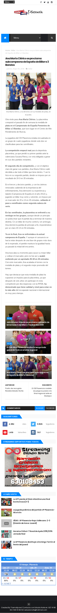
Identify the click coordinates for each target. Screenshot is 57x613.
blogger (39, 408)
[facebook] (41, 2)
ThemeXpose (16, 607)
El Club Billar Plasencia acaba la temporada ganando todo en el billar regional (26, 348)
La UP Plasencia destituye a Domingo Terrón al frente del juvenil (34, 543)
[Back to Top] (28, 604)
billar (13, 50)
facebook (50, 408)
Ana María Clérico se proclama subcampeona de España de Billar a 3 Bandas (27, 373)
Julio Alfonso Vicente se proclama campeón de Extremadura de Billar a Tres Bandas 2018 (28, 323)
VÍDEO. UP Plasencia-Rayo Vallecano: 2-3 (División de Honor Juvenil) (31, 521)
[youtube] (48, 2)
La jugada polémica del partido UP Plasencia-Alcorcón (33, 511)
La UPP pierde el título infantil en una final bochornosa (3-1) (31, 500)
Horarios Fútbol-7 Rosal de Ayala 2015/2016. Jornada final (33, 532)
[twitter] (44, 2)
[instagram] (51, 2)
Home (7, 50)
